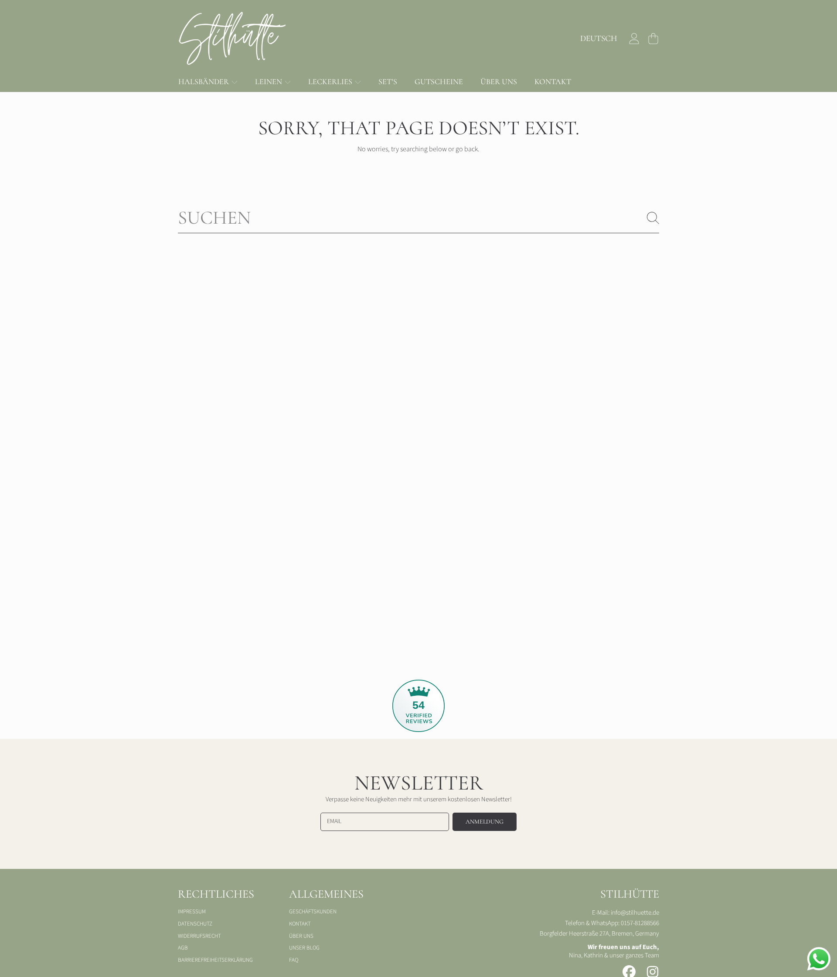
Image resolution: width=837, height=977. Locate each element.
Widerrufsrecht (199, 936)
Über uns (301, 936)
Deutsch (598, 38)
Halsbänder (204, 81)
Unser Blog (304, 948)
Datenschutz (195, 924)
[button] (653, 38)
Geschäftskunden (313, 912)
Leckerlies (331, 81)
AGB (183, 948)
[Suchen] (653, 218)
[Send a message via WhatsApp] (819, 959)
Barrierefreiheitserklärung (215, 960)
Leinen (269, 81)
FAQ (293, 960)
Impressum (192, 912)
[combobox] (418, 217)
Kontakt (300, 924)
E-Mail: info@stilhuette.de (625, 912)
